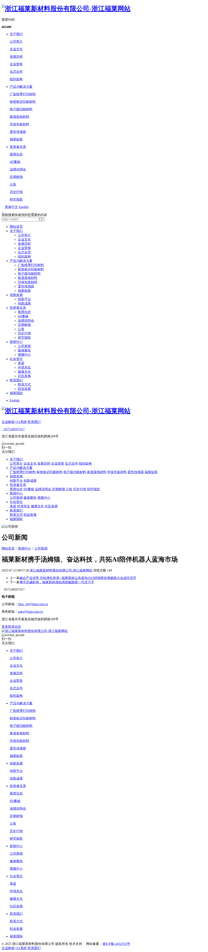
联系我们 (16, 380)
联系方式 (24, 384)
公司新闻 (24, 346)
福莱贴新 (16, 139)
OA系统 (21, 422)
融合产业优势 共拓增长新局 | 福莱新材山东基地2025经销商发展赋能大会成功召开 (78, 578)
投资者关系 (18, 147)
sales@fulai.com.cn (30, 611)
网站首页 (16, 226)
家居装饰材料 (19, 116)
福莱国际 (16, 393)
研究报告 (16, 199)
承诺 (21, 363)
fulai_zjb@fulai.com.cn (33, 604)
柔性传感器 (18, 131)
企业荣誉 (16, 64)
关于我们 (16, 34)
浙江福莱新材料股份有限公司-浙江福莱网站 (61, 570)
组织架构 (16, 79)
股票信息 (16, 154)
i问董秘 (15, 162)
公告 (13, 184)
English (15, 400)
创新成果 (24, 303)
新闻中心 (16, 342)
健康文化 (24, 371)
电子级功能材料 (21, 109)
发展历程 (16, 56)
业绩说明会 (18, 169)
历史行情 (16, 192)
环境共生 (24, 367)
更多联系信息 (11, 626)
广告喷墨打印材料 (23, 94)
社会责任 (16, 359)
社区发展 (24, 376)
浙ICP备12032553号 (116, 943)
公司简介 (16, 41)
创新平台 (24, 299)
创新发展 (16, 295)
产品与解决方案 (21, 86)
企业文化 (16, 49)
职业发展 (24, 388)
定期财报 (16, 177)
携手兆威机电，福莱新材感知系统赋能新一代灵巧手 (57, 582)
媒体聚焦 (24, 350)
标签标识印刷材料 (23, 101)
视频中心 (24, 354)
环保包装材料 (19, 124)
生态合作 (16, 71)
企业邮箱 (8, 422)
